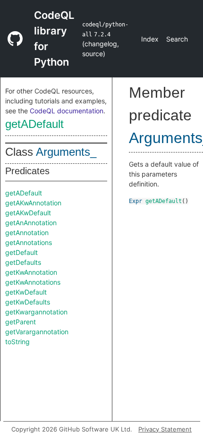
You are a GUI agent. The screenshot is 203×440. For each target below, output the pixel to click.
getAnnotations (28, 242)
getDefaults (23, 262)
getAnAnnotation (31, 223)
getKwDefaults (27, 302)
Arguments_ (66, 151)
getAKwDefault (28, 213)
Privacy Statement (165, 429)
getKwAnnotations (32, 282)
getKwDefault (26, 292)
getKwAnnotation (31, 272)
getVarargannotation (36, 332)
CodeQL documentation (66, 111)
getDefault (21, 252)
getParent (20, 322)
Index (150, 39)
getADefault (34, 124)
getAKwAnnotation (33, 203)
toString (17, 342)
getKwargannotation (36, 312)
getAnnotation (27, 232)
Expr (135, 201)
